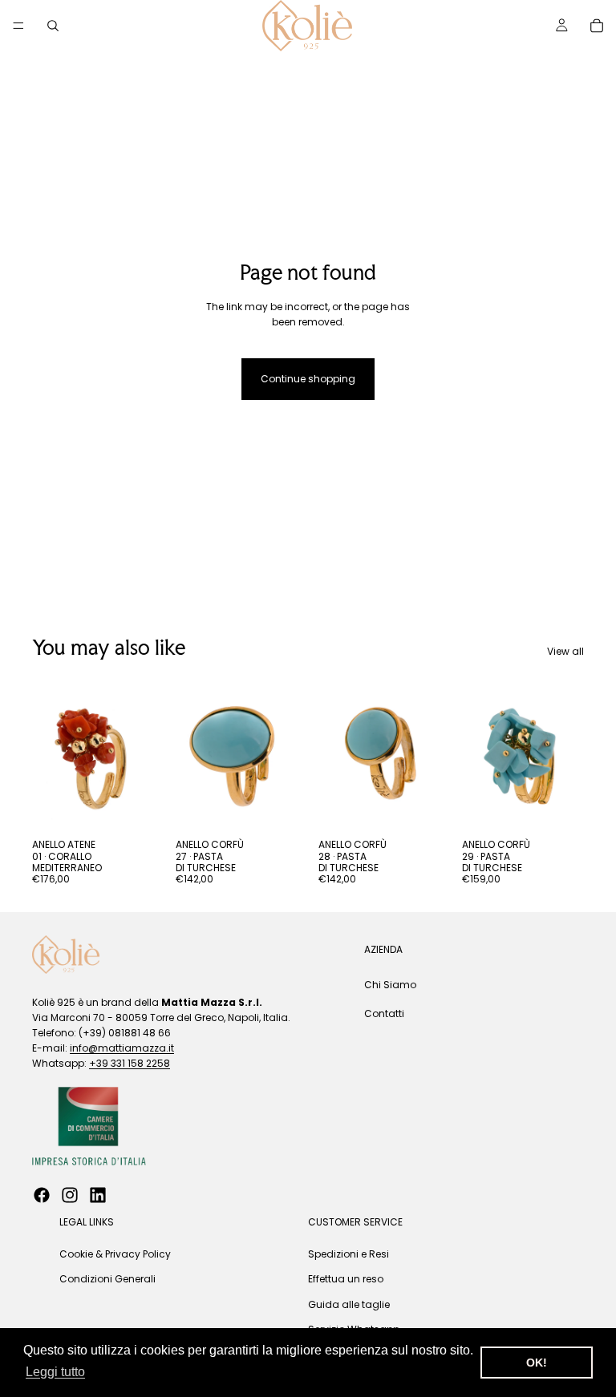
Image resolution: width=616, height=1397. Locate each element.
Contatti (384, 1013)
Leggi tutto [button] (55, 1372)
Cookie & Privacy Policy (115, 1255)
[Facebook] (41, 1195)
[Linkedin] (97, 1195)
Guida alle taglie (349, 1304)
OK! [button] (536, 1362)
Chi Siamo (390, 985)
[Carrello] (596, 25)
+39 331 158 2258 (129, 1064)
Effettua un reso (345, 1279)
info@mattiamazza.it (122, 1049)
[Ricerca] (53, 25)
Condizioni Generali (107, 1279)
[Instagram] (69, 1195)
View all (565, 651)
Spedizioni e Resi (348, 1255)
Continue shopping (308, 379)
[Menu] (18, 25)
